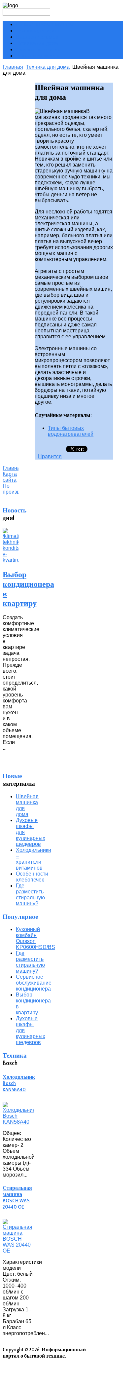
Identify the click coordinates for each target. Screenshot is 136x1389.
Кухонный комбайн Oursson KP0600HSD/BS (35, 938)
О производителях (37, 56)
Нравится (50, 456)
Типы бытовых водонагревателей (70, 431)
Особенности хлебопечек (32, 876)
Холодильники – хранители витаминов (33, 859)
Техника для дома (37, 43)
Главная (13, 67)
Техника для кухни (38, 30)
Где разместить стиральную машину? (30, 894)
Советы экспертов (38, 49)
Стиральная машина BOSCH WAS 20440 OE (17, 1197)
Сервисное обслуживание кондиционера (33, 983)
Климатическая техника (45, 24)
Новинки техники (37, 37)
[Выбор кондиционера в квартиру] (10, 560)
